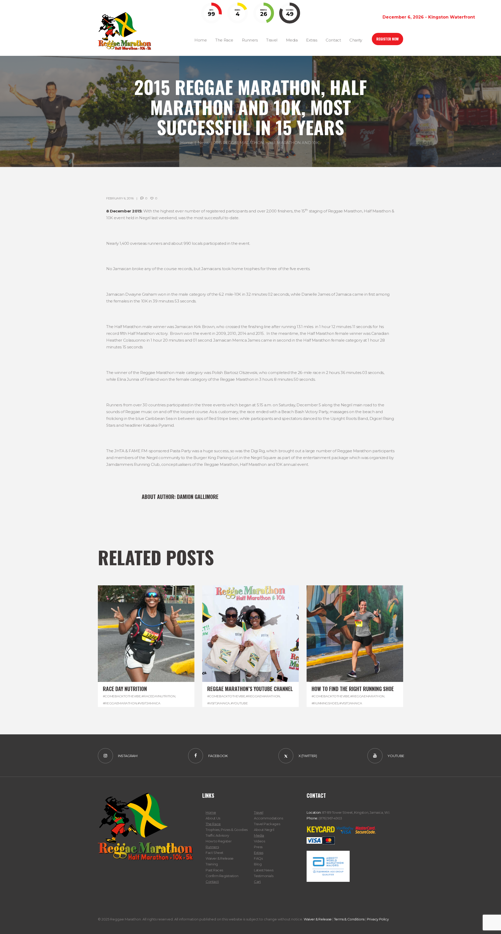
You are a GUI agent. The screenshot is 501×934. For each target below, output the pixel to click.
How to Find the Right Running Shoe (353, 689)
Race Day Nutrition (125, 689)
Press (258, 847)
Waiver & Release (220, 858)
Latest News (263, 870)
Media (259, 835)
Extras (258, 852)
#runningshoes (325, 703)
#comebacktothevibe (122, 696)
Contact (212, 881)
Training (212, 864)
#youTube (239, 703)
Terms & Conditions (349, 919)
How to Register (218, 841)
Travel (258, 812)
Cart (257, 881)
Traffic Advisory (217, 835)
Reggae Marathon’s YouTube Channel (250, 689)
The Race (213, 824)
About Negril (264, 830)
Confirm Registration (222, 876)
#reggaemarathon (120, 703)
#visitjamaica (149, 703)
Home (186, 142)
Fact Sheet (214, 852)
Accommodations (268, 818)
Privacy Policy (378, 919)
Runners (212, 847)
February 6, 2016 (119, 198)
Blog (257, 864)
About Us (213, 818)
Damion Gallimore (197, 497)
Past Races (214, 870)
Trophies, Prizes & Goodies (227, 830)
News (203, 142)
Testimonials (263, 876)
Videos (259, 841)
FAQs (258, 858)
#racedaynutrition (158, 696)
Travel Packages (267, 824)
